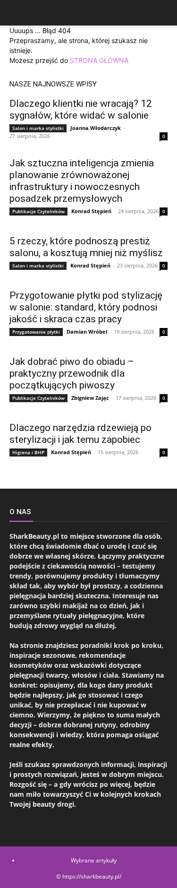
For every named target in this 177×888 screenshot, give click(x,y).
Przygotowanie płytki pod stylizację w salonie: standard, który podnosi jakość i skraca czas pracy (85, 307)
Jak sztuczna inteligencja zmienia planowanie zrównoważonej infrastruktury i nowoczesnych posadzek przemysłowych (81, 180)
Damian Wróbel (87, 331)
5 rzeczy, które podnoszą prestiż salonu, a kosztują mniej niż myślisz (86, 247)
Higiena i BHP (28, 452)
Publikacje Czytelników (38, 211)
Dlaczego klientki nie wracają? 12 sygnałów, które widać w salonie (80, 109)
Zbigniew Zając (90, 397)
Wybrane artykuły (94, 860)
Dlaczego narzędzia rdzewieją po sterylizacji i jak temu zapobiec (80, 433)
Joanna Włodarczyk (95, 127)
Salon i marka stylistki (38, 128)
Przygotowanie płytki (36, 331)
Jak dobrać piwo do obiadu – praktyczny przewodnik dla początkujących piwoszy (71, 373)
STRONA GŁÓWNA (99, 60)
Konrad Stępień (91, 211)
